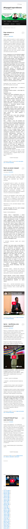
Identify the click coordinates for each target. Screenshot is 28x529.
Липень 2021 (6, 501)
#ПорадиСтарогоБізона (13, 7)
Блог (5, 21)
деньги (21, 455)
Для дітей (12, 23)
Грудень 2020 (6, 508)
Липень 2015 (6, 525)
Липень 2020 (6, 512)
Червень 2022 (6, 500)
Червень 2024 (6, 496)
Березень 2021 (7, 504)
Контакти (9, 21)
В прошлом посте (7, 174)
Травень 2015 (6, 526)
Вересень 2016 (7, 521)
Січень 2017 (6, 518)
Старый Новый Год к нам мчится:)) (11, 419)
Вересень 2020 (7, 510)
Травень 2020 (6, 515)
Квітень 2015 (6, 528)
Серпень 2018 (6, 517)
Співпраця (18, 23)
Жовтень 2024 (6, 492)
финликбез (12, 456)
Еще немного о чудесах (9, 33)
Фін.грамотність (16, 21)
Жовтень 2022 (6, 497)
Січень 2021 (6, 507)
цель (4, 162)
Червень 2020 (6, 514)
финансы (7, 456)
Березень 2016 (7, 523)
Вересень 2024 (7, 493)
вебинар (18, 455)
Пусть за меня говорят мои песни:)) (11, 169)
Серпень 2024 (6, 494)
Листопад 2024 (7, 490)
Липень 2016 (6, 522)
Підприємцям (6, 23)
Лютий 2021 (6, 505)
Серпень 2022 (6, 499)
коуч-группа (20, 161)
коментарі (17, 456)
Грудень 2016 (6, 519)
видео (17, 317)
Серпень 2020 (6, 511)
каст (17, 161)
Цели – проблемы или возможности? (11, 325)
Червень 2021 (6, 503)
